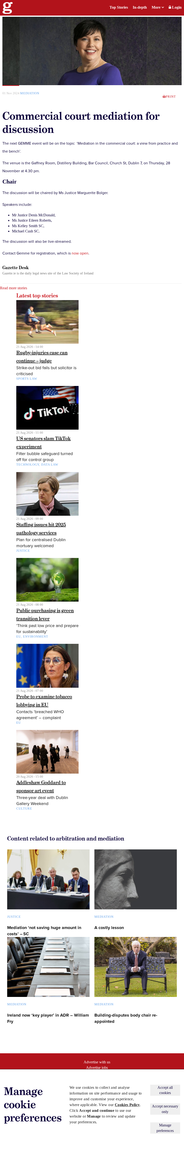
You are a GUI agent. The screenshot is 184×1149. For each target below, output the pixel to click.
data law (49, 464)
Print (171, 96)
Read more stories (13, 288)
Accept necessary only (165, 1108)
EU (18, 636)
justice (23, 550)
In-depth (140, 7)
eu (18, 722)
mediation (29, 93)
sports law (26, 378)
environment (35, 636)
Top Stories (118, 7)
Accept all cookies (165, 1090)
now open (80, 253)
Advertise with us (97, 1062)
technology (27, 464)
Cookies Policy (127, 1105)
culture (24, 808)
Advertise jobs (97, 1068)
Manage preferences (165, 1127)
